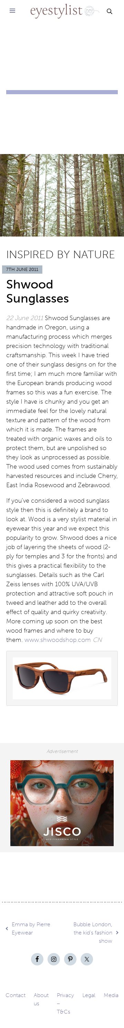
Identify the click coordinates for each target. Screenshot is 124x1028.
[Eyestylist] (62, 6)
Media (111, 995)
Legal (88, 995)
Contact (15, 995)
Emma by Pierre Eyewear (31, 928)
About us (41, 999)
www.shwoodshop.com (57, 640)
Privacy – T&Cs (65, 1003)
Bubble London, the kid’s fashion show (92, 932)
